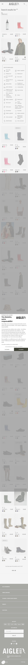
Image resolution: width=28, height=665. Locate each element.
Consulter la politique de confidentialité (10, 344)
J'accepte (21, 349)
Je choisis (7, 349)
